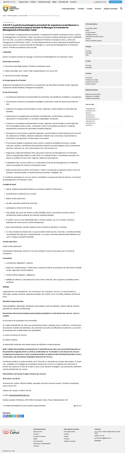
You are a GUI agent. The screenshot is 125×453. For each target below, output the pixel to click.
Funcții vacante (90, 32)
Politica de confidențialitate (41, 443)
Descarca (78, 405)
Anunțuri (88, 51)
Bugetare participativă (93, 98)
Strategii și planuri (91, 34)
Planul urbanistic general (94, 40)
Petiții (87, 30)
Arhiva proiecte (91, 84)
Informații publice (68, 9)
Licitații (89, 9)
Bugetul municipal (111, 9)
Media (54, 2)
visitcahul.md (90, 121)
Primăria (33, 2)
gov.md (88, 113)
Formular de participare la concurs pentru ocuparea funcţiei (25, 405)
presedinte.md (90, 109)
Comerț (88, 38)
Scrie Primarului (115, 2)
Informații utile (63, 2)
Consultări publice (91, 28)
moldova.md (90, 115)
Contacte (73, 2)
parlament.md (90, 111)
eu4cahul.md (90, 117)
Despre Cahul (23, 2)
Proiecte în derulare (92, 82)
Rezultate (89, 53)
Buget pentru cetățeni (93, 96)
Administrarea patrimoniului (94, 36)
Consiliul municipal (44, 2)
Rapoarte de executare (93, 94)
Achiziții (81, 9)
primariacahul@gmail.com (19, 395)
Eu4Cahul (89, 78)
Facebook (97, 440)
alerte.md (89, 125)
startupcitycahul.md (92, 119)
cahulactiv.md (90, 123)
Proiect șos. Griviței (92, 80)
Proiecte (98, 9)
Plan (87, 55)
